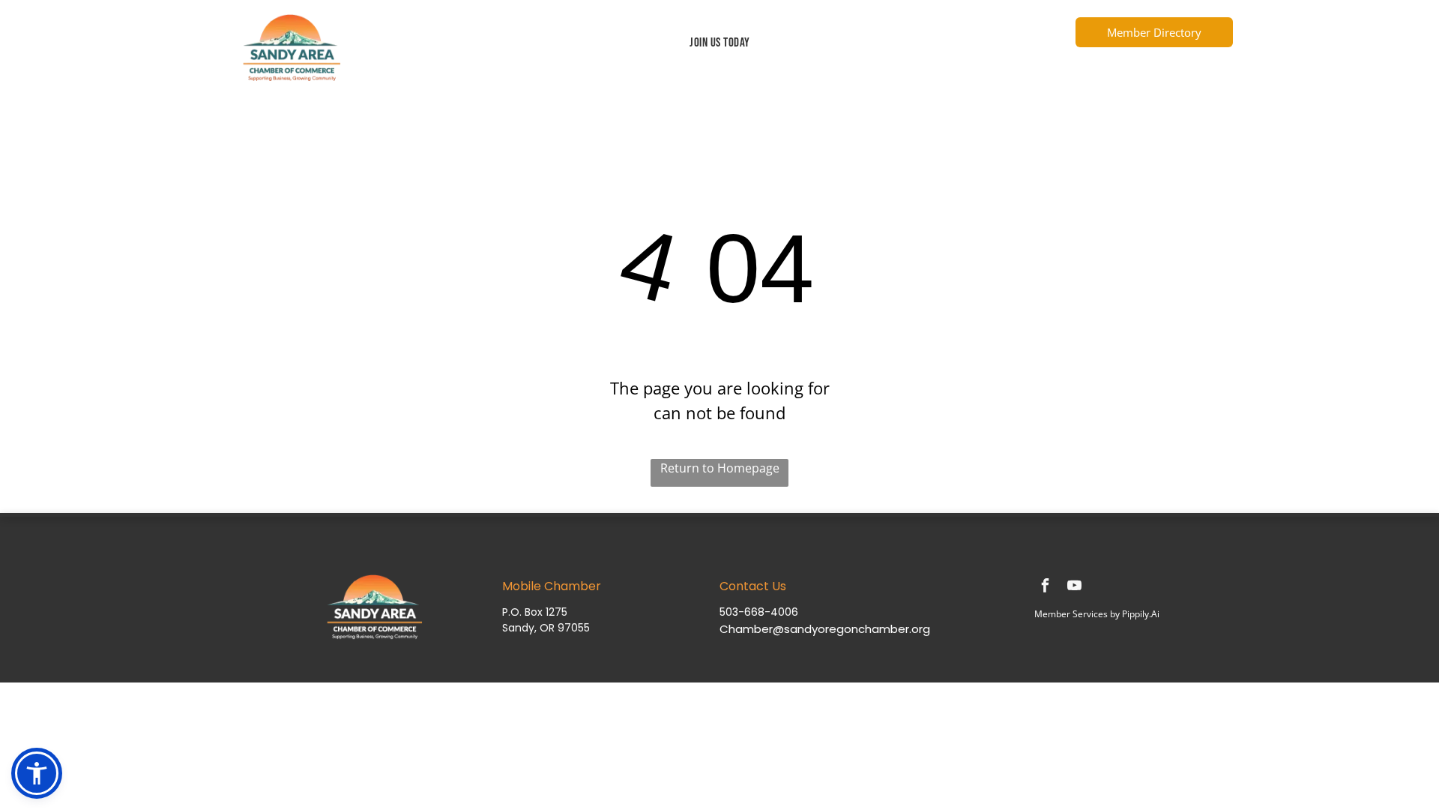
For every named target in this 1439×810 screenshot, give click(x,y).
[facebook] (1044, 587)
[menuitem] (720, 43)
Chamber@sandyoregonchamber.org (825, 629)
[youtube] (1074, 587)
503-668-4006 (759, 612)
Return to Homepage (719, 468)
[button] (36, 773)
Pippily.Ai (1140, 614)
